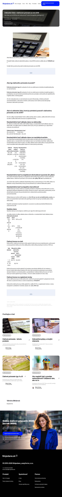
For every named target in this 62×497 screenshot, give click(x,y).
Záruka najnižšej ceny (24, 484)
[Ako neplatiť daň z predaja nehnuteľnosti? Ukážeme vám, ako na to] (45, 363)
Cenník (39, 3)
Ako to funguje (18, 3)
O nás (23, 3)
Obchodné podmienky (40, 478)
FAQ (27, 3)
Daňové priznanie (8, 23)
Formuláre (34, 3)
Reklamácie (38, 481)
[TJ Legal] (8, 4)
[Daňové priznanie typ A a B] (16, 363)
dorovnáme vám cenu (22, 437)
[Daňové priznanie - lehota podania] (16, 325)
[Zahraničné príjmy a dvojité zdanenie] (45, 325)
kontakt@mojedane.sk (9, 469)
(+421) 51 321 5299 (8, 467)
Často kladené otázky (8, 481)
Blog (30, 3)
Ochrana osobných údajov (41, 484)
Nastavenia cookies (39, 487)
